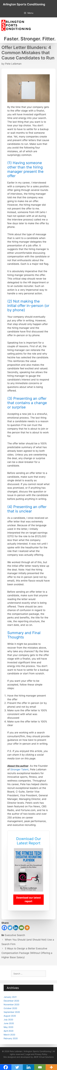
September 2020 (12, 1012)
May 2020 (8, 1027)
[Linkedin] (15, 927)
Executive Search (15, 935)
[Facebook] (4, 927)
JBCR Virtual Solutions (43, 1057)
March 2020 (9, 1034)
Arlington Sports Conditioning (24, 4)
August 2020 (10, 1016)
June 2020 (9, 1023)
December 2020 (11, 1000)
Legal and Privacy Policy (36, 1054)
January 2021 (10, 997)
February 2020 (11, 1038)
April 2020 (8, 1031)
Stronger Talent (19, 769)
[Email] (21, 927)
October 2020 (10, 1008)
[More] (27, 927)
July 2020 (8, 1019)
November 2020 (11, 1004)
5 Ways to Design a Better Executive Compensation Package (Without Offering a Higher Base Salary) (26, 953)
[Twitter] (10, 927)
